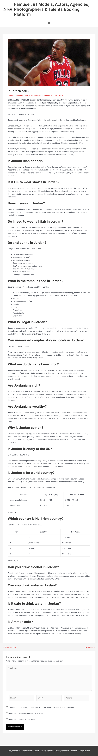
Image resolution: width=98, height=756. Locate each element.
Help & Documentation (34, 95)
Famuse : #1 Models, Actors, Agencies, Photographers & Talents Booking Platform (51, 9)
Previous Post (9, 647)
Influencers (48, 95)
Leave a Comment (15, 95)
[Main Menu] (49, 23)
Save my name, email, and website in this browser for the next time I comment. (42, 707)
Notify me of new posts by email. (21, 719)
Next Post (90, 647)
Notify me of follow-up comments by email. (26, 713)
